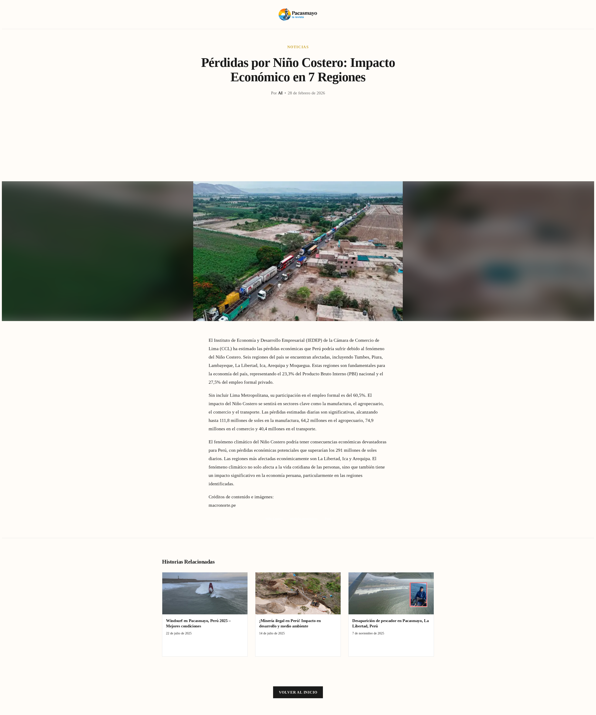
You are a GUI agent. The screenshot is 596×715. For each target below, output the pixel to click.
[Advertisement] (298, 146)
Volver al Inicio (298, 692)
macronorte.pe (222, 505)
